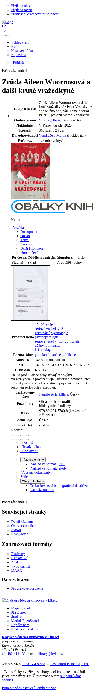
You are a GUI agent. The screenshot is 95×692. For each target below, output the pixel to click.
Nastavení (27, 688)
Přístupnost (19, 612)
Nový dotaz (19, 534)
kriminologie (44, 350)
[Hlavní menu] (8, 35)
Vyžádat (18, 227)
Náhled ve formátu (47, 464)
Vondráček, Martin (52, 135)
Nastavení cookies (24, 629)
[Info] (31, 435)
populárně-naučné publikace (55, 355)
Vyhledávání (20, 42)
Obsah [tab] (25, 236)
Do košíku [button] (28, 442)
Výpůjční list (20, 566)
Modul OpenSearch (25, 621)
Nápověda (18, 55)
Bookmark (29, 451)
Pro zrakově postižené (27, 588)
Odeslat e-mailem (23, 526)
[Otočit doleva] (13, 439)
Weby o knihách (33, 481)
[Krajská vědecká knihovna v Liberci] (30, 600)
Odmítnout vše (45, 688)
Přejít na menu (21, 10)
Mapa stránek (21, 608)
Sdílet (24, 477)
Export (16, 530)
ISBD (15, 562)
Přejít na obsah (22, 6)
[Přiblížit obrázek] (13, 435)
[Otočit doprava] (17, 439)
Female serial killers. (54, 394)
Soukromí (18, 617)
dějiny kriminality (47, 345)
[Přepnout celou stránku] (27, 435)
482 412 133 (16, 654)
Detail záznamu (22, 522)
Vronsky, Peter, (50, 120)
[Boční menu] (4, 35)
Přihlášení (19, 63)
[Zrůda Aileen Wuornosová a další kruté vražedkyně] (30, 198)
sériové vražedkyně (49, 329)
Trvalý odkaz (30, 447)
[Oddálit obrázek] (17, 435)
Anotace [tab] (26, 244)
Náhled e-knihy (33, 459)
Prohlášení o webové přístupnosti (35, 14)
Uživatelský (19, 558)
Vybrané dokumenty (35, 472)
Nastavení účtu (22, 51)
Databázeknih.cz (42, 490)
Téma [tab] (24, 240)
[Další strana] (27, 439)
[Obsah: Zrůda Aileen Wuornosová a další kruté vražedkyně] (30, 320)
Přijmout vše (11, 688)
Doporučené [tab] (29, 252)
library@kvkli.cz (50, 654)
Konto (15, 46)
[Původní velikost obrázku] (22, 435)
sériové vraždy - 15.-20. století (57, 341)
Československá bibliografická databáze (59, 486)
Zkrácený (18, 554)
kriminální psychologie (51, 333)
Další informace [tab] (31, 248)
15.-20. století (45, 325)
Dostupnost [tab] (28, 232)
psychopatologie (47, 337)
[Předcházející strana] (22, 439)
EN (4, 26)
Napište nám (20, 625)
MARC (16, 570)
